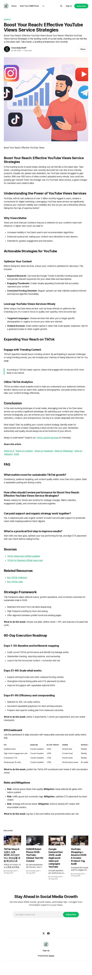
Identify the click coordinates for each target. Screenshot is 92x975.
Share (83, 49)
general (7, 19)
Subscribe (81, 6)
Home (14, 6)
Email (16, 454)
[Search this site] (61, 6)
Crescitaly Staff (18, 48)
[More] (43, 6)
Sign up (46, 950)
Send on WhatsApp (64, 451)
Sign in (69, 6)
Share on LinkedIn (24, 451)
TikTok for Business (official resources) (25, 560)
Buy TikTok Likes (15, 582)
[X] (43, 933)
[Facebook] (48, 933)
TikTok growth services (47, 437)
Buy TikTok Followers (17, 577)
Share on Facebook (43, 451)
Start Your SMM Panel (29, 6)
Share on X (9, 451)
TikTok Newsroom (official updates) (23, 556)
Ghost (51, 956)
